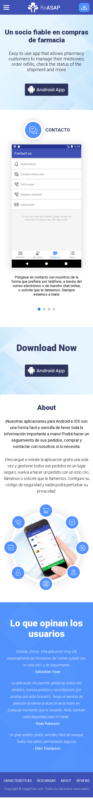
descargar (46, 781)
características (18, 781)
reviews (83, 781)
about (66, 781)
